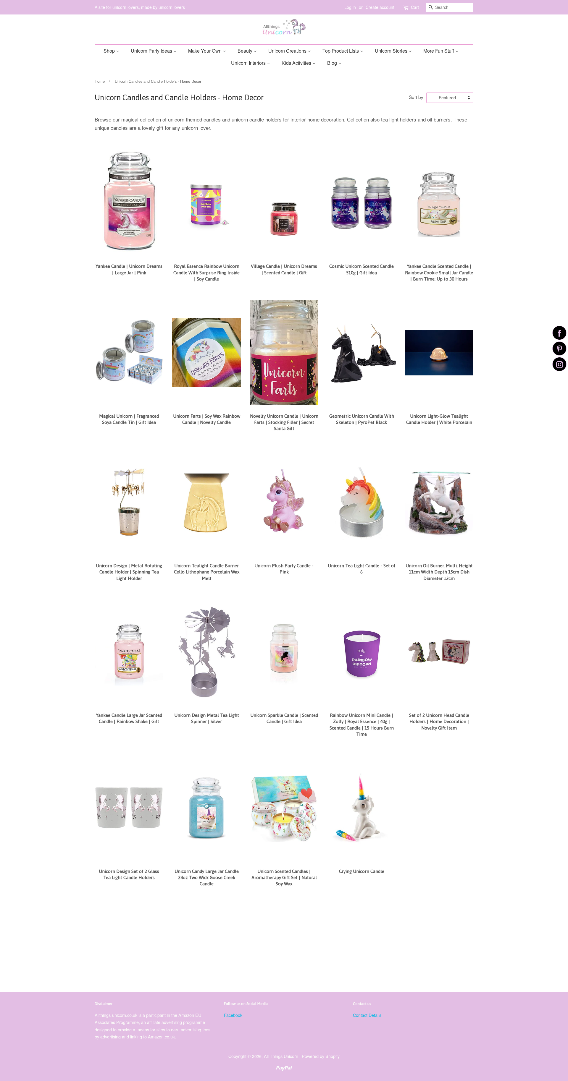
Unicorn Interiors (249, 62)
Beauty (246, 50)
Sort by (416, 97)
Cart (415, 7)
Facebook (233, 1015)
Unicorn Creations (288, 50)
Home (100, 81)
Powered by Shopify (321, 1056)
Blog (332, 62)
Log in (350, 7)
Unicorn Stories (392, 50)
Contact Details (367, 1015)
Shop (110, 50)
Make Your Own (205, 50)
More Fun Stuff (439, 50)
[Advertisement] (272, 941)
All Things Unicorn (281, 1056)
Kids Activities (297, 62)
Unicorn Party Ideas (152, 50)
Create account (380, 7)
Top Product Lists (341, 50)
